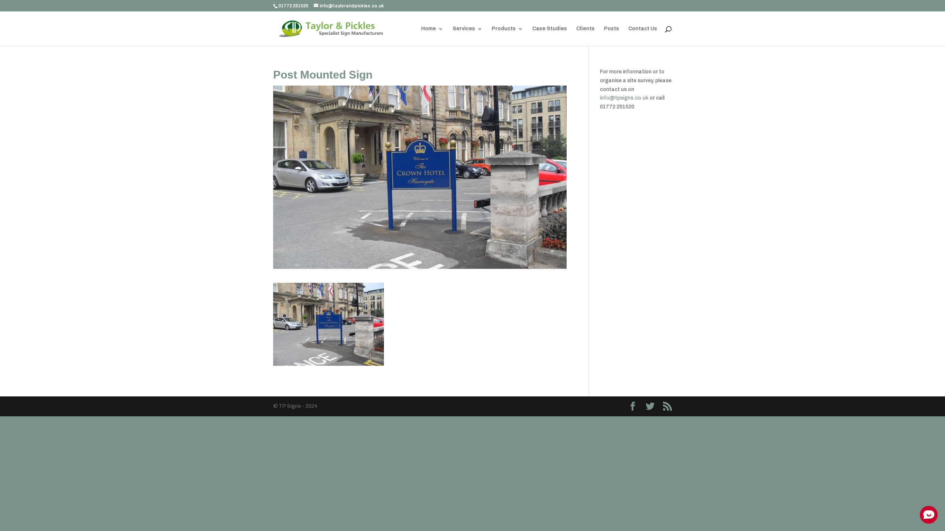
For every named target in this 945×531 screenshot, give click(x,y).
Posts (611, 28)
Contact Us (642, 28)
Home (428, 28)
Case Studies (549, 28)
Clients (585, 28)
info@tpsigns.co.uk (624, 98)
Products (504, 28)
